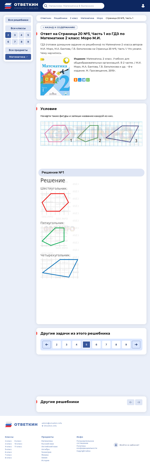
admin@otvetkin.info (52, 423)
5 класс (8, 449)
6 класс (8, 452)
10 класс (18, 444)
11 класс (18, 446)
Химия (44, 458)
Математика (47, 441)
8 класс (8, 458)
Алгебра (45, 449)
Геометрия (46, 452)
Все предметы (18, 50)
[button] (46, 344)
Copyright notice (83, 451)
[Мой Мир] (79, 80)
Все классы (18, 28)
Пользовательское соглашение (85, 442)
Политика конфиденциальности (87, 447)
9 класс (18, 441)
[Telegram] (84, 80)
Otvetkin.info (50, 426)
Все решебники (18, 19)
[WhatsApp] (88, 80)
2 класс (8, 441)
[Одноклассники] (75, 80)
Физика (44, 455)
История (45, 460)
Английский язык (49, 446)
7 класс (8, 455)
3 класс (8, 444)
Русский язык (47, 444)
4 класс (8, 446)
